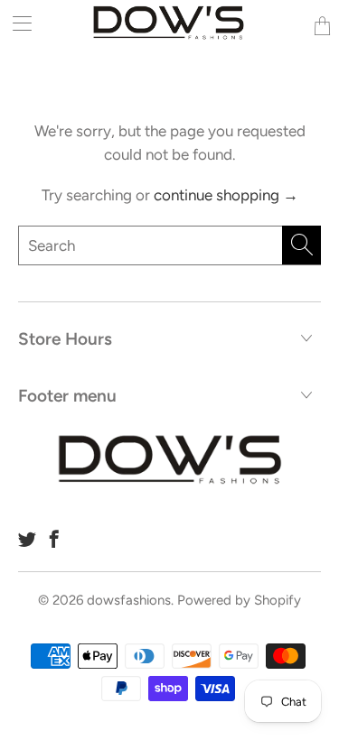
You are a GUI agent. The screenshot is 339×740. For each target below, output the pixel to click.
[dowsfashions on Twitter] (27, 539)
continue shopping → (226, 195)
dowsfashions (129, 600)
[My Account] (16, 23)
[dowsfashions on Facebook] (54, 539)
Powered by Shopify (239, 600)
